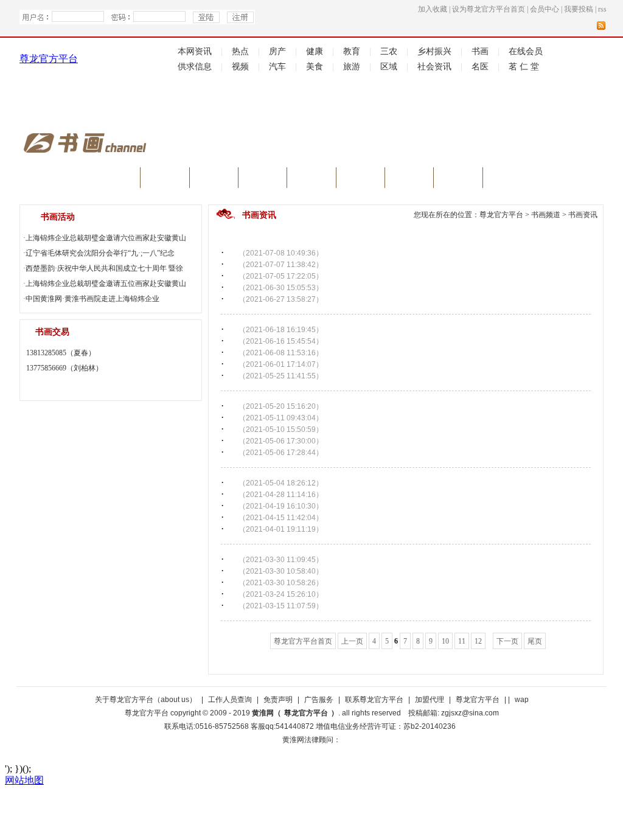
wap (522, 699)
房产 (277, 51)
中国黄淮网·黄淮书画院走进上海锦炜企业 (92, 298)
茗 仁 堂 (524, 66)
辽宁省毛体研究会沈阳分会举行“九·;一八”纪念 (100, 253)
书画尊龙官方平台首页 (79, 180)
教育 (351, 51)
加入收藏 (432, 9)
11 (461, 641)
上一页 (352, 641)
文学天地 (409, 180)
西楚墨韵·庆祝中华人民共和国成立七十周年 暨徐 (104, 268)
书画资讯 (164, 180)
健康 (314, 51)
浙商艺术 (262, 180)
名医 (480, 66)
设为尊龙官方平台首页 (488, 9)
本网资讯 (195, 51)
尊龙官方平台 (48, 59)
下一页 (507, 641)
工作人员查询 (230, 699)
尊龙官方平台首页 (303, 641)
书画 (480, 51)
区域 (388, 66)
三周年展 (514, 180)
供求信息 (195, 66)
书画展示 (360, 180)
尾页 (534, 641)
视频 (240, 66)
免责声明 (278, 699)
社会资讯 (434, 66)
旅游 (351, 66)
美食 (314, 66)
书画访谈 (213, 180)
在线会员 (526, 51)
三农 (388, 51)
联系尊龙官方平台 (374, 699)
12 (478, 641)
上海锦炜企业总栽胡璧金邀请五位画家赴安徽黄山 (106, 283)
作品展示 (311, 180)
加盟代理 (429, 699)
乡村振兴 (434, 51)
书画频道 (545, 214)
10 (445, 641)
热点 (240, 51)
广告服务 (318, 699)
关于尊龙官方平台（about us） (146, 699)
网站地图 (24, 780)
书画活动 (458, 180)
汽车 (277, 66)
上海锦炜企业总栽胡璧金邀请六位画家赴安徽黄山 (106, 238)
